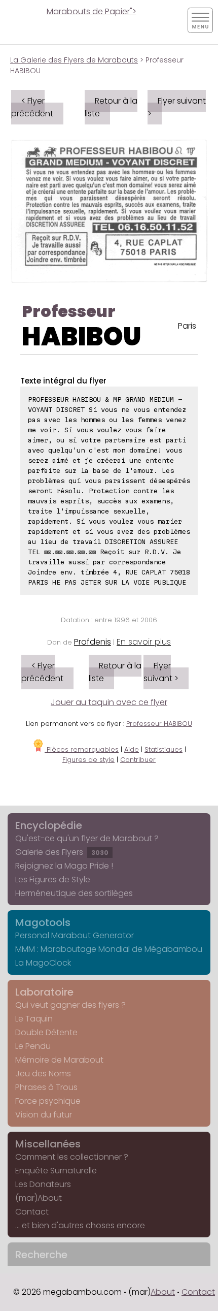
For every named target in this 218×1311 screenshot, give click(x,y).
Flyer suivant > (177, 107)
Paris (187, 326)
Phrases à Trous (46, 1087)
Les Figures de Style (52, 879)
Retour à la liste (111, 107)
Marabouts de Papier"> (91, 11)
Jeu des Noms (43, 1073)
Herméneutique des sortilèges (74, 893)
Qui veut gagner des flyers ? (70, 1005)
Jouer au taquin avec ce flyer (109, 702)
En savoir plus (144, 642)
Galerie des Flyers (61, 852)
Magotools (42, 922)
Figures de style (88, 759)
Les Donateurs (43, 1184)
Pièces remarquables (82, 749)
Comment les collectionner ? (71, 1157)
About (163, 1292)
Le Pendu (33, 1046)
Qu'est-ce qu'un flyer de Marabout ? (87, 838)
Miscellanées (48, 1144)
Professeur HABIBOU (159, 723)
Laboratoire (44, 992)
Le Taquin (34, 1019)
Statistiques (163, 749)
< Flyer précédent (32, 107)
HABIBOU (81, 336)
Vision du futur (43, 1115)
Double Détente (46, 1032)
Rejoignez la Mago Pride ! (64, 866)
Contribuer (138, 759)
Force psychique (48, 1101)
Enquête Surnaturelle (56, 1170)
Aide (131, 749)
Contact (32, 1212)
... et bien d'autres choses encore (80, 1225)
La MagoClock (43, 963)
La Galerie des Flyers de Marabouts (74, 60)
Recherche (41, 1255)
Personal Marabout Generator (74, 935)
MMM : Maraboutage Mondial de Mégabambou (108, 949)
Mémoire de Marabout (59, 1060)
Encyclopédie (48, 825)
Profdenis (92, 642)
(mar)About (38, 1198)
